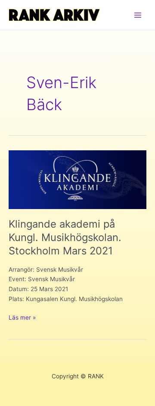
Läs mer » (22, 318)
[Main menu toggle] (138, 15)
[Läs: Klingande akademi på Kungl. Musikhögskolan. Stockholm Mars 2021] (77, 179)
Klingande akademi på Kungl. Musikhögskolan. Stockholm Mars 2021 (65, 237)
